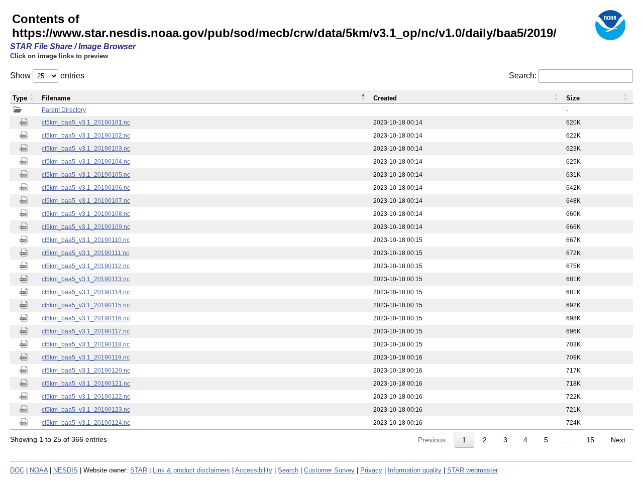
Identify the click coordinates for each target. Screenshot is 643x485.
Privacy (371, 470)
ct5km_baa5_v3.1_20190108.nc (86, 213)
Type (20, 98)
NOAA (39, 470)
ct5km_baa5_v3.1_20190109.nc (86, 226)
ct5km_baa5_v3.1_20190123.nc (86, 409)
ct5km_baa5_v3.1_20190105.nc (86, 174)
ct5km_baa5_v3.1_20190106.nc (86, 187)
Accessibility (253, 470)
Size (573, 98)
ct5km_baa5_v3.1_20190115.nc (86, 305)
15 (590, 440)
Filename (56, 98)
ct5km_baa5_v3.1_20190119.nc (86, 357)
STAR (138, 470)
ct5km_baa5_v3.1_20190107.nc (86, 200)
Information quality (415, 470)
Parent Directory (64, 109)
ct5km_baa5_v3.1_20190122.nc (86, 396)
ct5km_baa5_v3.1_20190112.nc (86, 266)
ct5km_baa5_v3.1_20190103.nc (86, 148)
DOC (17, 470)
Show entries (47, 75)
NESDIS (65, 470)
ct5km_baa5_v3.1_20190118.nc (86, 344)
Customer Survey (329, 470)
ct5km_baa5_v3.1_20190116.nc (86, 318)
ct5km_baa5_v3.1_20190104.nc (86, 161)
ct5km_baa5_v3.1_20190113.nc (86, 279)
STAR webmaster (472, 470)
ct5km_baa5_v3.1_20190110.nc (86, 240)
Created (385, 98)
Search (288, 470)
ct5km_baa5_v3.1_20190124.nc (86, 422)
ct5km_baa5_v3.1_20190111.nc (85, 253)
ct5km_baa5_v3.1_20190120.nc (86, 370)
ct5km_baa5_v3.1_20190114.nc (86, 292)
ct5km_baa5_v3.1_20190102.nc (86, 135)
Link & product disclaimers (191, 470)
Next (618, 440)
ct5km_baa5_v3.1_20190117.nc (86, 331)
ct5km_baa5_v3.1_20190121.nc (86, 383)
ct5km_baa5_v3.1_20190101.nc (86, 122)
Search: (523, 75)
